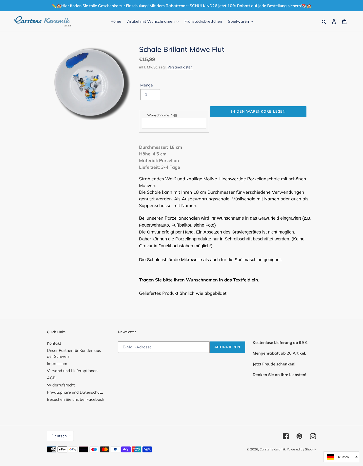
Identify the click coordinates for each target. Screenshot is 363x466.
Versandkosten (180, 67)
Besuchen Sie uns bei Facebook (75, 399)
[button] (341, 456)
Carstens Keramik (273, 449)
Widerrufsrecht (61, 384)
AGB (51, 377)
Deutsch (59, 435)
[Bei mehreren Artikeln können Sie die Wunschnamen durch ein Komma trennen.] (175, 115)
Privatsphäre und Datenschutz (75, 392)
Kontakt (54, 343)
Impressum (57, 363)
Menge (146, 85)
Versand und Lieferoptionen (72, 370)
